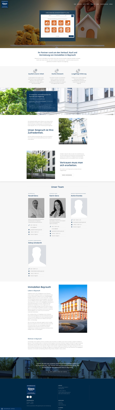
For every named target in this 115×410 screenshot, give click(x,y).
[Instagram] (30, 397)
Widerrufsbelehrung (62, 404)
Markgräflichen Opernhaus (47, 302)
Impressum (60, 402)
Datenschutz (60, 403)
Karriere (59, 409)
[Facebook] (28, 397)
